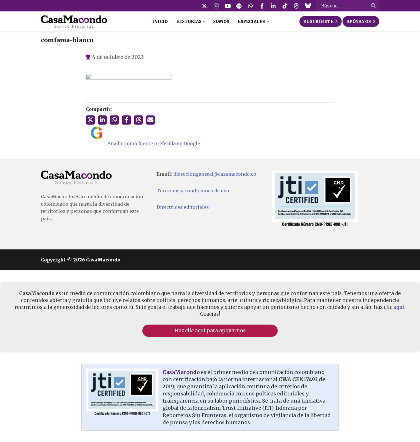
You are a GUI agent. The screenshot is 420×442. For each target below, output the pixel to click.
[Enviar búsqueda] (373, 6)
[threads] (296, 6)
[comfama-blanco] (128, 78)
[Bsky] (308, 6)
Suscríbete (318, 21)
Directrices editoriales (183, 207)
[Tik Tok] (285, 6)
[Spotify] (239, 6)
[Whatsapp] (250, 6)
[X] (204, 6)
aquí (398, 307)
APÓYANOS (359, 21)
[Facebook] (262, 6)
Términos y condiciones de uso (193, 190)
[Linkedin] (273, 6)
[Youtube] (227, 6)
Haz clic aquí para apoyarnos (210, 330)
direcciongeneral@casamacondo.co (214, 174)
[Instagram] (216, 6)
